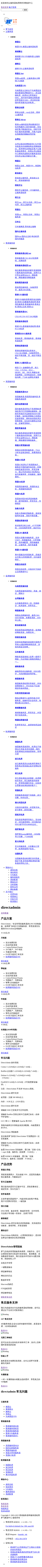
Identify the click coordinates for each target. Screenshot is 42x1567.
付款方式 (14, 899)
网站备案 (14, 889)
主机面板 (14, 884)
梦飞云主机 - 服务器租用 (11, 1397)
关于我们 (9, 892)
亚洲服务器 (10, 576)
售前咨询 (4, 1504)
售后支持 (4, 7)
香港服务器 (10, 243)
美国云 (8, 1414)
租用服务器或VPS (13, 957)
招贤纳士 (14, 897)
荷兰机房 (9, 1470)
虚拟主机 (14, 870)
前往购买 (4, 961)
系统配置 (14, 880)
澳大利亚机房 (11, 1475)
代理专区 (14, 894)
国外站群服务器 (12, 1448)
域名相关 (14, 872)
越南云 (8, 1412)
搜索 (25, 10)
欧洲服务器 (10, 731)
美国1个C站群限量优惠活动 (21, 1557)
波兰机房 (9, 1467)
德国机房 (9, 1465)
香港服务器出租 (12, 1426)
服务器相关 (15, 877)
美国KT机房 (11, 1455)
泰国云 (8, 1407)
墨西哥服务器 (11, 1450)
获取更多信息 (6, 1297)
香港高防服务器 (12, 1431)
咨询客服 (4, 913)
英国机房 (9, 1472)
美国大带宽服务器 (13, 1453)
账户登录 (12, 7)
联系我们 (14, 901)
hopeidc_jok (22, 1534)
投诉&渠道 (5, 1511)
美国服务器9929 (12, 1446)
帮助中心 (9, 868)
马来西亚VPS (11, 1416)
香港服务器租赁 (12, 1428)
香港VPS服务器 (12, 1433)
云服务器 (9, 32)
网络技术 (14, 882)
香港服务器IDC (12, 1436)
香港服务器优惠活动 (18, 1559)
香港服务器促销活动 (18, 1562)
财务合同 (14, 887)
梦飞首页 (9, 29)
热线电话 (4, 1509)
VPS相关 (14, 875)
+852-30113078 (21, 1539)
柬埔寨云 (9, 1409)
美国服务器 (10, 381)
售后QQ (4, 1330)
